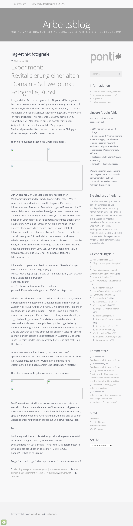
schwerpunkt (65, 472)
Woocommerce (103, 340)
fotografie (40, 472)
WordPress (37, 514)
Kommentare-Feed (98, 425)
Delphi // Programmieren (107, 308)
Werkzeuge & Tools (101, 305)
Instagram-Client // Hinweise (109, 319)
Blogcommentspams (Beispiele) (107, 263)
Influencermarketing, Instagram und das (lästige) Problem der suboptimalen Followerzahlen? (106, 398)
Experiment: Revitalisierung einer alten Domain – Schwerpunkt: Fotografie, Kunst (45, 79)
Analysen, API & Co (104, 301)
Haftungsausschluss (102, 102)
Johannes (15, 476)
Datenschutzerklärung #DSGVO (48, 3)
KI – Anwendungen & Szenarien (107, 280)
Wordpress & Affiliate (102, 333)
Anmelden (94, 418)
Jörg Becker (98, 370)
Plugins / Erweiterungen (107, 336)
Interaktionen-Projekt (105, 326)
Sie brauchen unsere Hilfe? (105, 95)
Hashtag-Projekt (103, 315)
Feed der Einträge (97, 422)
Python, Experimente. (102, 294)
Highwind (51, 514)
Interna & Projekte (38, 469)
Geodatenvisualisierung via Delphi (105, 360)
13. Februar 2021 (22, 61)
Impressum (20, 3)
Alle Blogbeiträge (21, 469)
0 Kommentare (60, 469)
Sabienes (97, 384)
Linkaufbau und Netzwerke (105, 291)
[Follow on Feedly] (3, 522)
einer (21, 472)
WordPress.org (96, 429)
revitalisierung (52, 472)
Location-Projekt (103, 329)
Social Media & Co (101, 298)
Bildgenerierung (103, 287)
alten (76, 469)
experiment (30, 472)
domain (14, 472)
